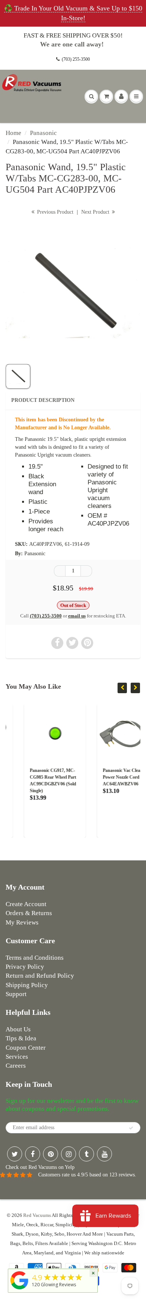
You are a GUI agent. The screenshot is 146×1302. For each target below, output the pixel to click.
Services (17, 1056)
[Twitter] (14, 1153)
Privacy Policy (25, 966)
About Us (18, 1029)
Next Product (96, 212)
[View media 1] (18, 376)
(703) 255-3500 (76, 59)
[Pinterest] (50, 1153)
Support (16, 994)
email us (77, 616)
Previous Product (54, 212)
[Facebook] (32, 1153)
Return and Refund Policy (40, 975)
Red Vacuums (37, 1215)
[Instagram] (68, 1153)
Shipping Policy (27, 985)
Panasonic (43, 132)
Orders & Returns (29, 913)
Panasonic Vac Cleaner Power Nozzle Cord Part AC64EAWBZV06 (110, 777)
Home (13, 132)
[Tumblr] (86, 1153)
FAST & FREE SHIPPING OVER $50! (73, 35)
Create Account (26, 904)
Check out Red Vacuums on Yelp (40, 1167)
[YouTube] (104, 1153)
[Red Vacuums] (19, 1289)
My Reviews (22, 922)
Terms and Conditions (35, 957)
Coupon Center (26, 1047)
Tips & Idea (21, 1038)
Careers (16, 1065)
